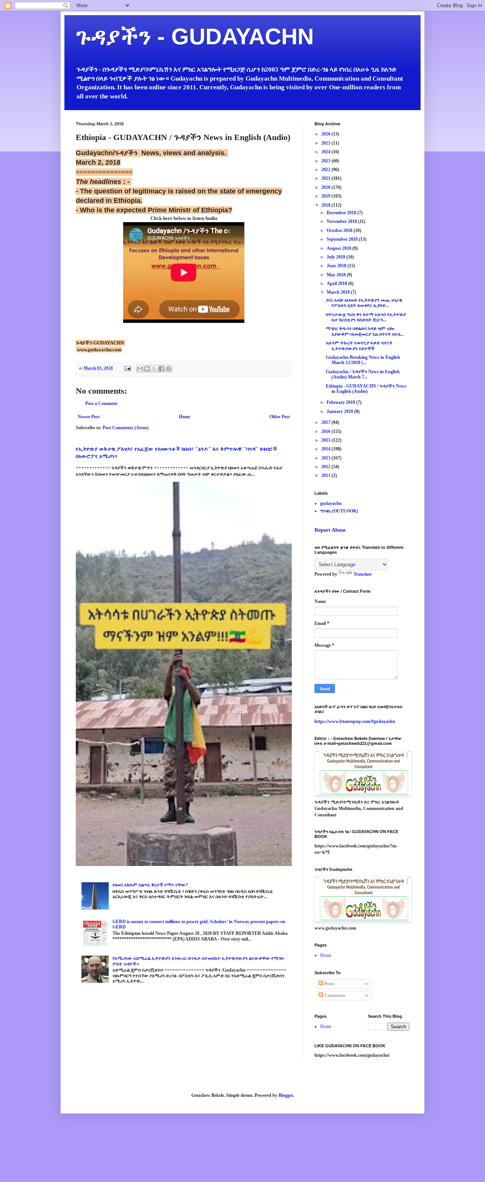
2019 (326, 196)
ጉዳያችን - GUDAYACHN (195, 36)
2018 (326, 205)
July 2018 (336, 257)
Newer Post (89, 416)
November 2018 (342, 221)
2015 (326, 440)
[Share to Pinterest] (168, 368)
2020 (326, 187)
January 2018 (340, 411)
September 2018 (343, 239)
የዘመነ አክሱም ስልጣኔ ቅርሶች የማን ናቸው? (150, 885)
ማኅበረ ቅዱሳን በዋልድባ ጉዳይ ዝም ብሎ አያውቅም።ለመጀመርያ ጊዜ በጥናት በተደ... (365, 331)
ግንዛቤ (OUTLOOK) (339, 511)
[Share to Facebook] (161, 368)
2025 (326, 143)
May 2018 (337, 274)
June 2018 (337, 265)
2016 (326, 431)
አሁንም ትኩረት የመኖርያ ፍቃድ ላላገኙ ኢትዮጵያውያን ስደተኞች (359, 345)
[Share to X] (154, 368)
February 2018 (341, 402)
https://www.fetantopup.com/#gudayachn (354, 721)
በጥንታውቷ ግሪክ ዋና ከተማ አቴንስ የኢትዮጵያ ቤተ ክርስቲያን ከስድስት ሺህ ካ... (366, 317)
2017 (326, 422)
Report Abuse (330, 530)
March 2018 (339, 292)
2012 (326, 466)
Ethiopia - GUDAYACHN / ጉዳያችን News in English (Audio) (366, 388)
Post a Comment (101, 403)
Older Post (279, 416)
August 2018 (339, 248)
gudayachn (331, 503)
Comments (334, 995)
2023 (326, 161)
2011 (326, 475)
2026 (326, 134)
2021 (326, 178)
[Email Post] (127, 368)
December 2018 (342, 212)
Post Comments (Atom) (126, 427)
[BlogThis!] (147, 368)
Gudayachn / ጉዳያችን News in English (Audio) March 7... (363, 374)
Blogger (285, 1095)
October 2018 (340, 230)
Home (184, 416)
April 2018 (337, 283)
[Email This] (140, 368)
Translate (363, 574)
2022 (326, 169)
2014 (326, 449)
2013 (326, 458)
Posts (329, 983)
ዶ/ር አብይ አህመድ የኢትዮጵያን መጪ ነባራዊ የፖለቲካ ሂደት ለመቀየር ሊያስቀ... (364, 302)
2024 (326, 151)
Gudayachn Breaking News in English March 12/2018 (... (363, 360)
